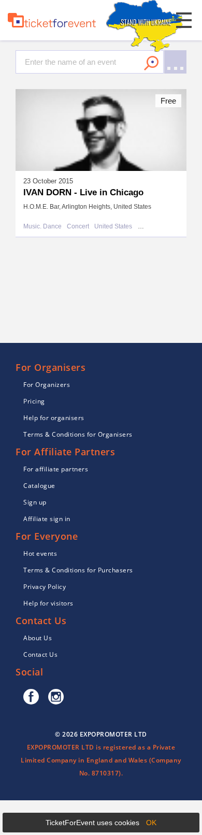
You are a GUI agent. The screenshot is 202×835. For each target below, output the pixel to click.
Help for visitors (48, 603)
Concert (78, 226)
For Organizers (46, 384)
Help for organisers (53, 417)
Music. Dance (42, 226)
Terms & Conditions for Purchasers (78, 570)
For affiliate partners (55, 469)
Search (151, 63)
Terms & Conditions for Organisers (78, 434)
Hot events (40, 553)
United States (113, 226)
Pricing (34, 401)
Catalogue (39, 485)
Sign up (35, 502)
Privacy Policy (44, 586)
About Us (37, 638)
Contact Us (40, 654)
